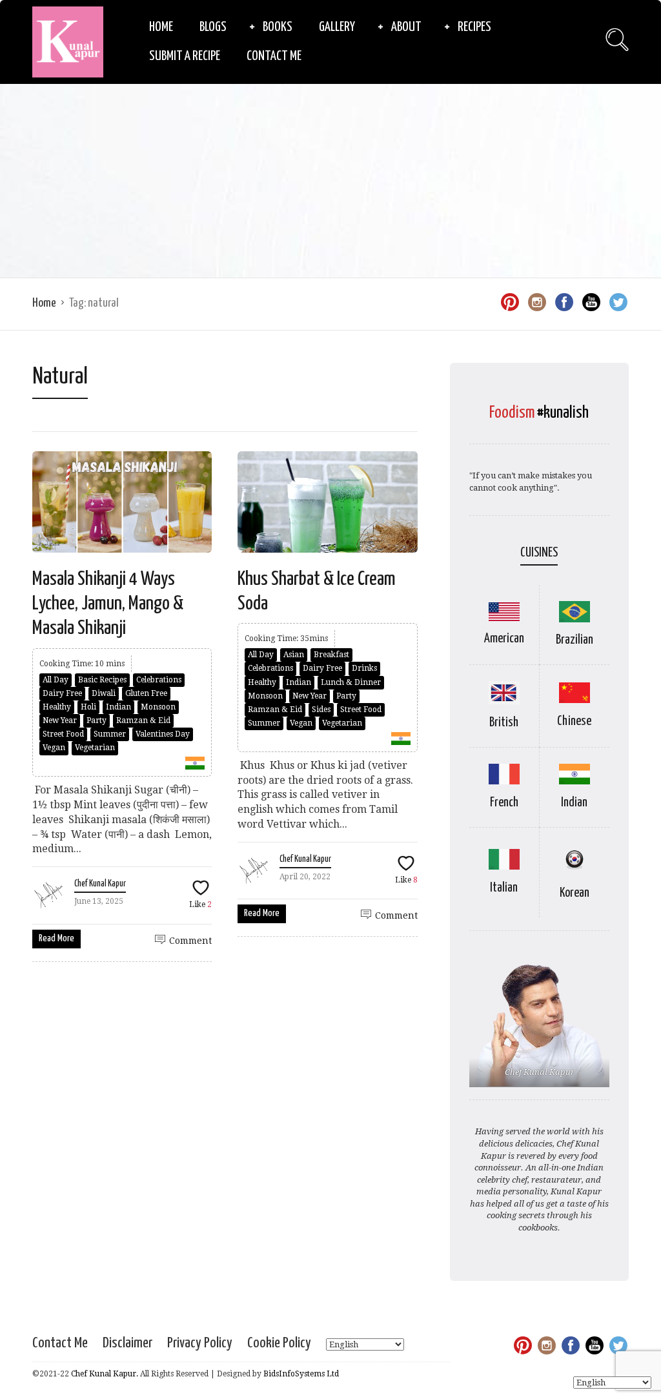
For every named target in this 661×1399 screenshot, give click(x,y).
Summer (110, 734)
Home (161, 27)
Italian (504, 888)
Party (96, 720)
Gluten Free (146, 693)
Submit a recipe (184, 56)
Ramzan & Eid (143, 720)
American (504, 639)
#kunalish (563, 413)
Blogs (213, 27)
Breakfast (331, 654)
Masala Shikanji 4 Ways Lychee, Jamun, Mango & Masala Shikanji (107, 603)
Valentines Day (163, 734)
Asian (293, 654)
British (503, 723)
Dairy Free (62, 693)
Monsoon (158, 706)
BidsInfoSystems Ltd (301, 1373)
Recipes (474, 27)
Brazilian (574, 640)
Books (277, 27)
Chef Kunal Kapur (100, 883)
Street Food (63, 734)
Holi (88, 706)
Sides (321, 709)
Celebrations (158, 679)
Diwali (104, 693)
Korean (574, 893)
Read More (56, 938)
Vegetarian (95, 747)
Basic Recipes (102, 679)
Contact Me (274, 56)
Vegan (54, 747)
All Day (55, 679)
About (406, 27)
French (504, 803)
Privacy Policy (199, 1343)
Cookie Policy (279, 1343)
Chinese (574, 721)
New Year (60, 720)
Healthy (57, 706)
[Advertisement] (330, 180)
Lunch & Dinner (351, 682)
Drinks (364, 668)
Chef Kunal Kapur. (104, 1373)
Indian (118, 706)
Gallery (337, 27)
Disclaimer (127, 1343)
